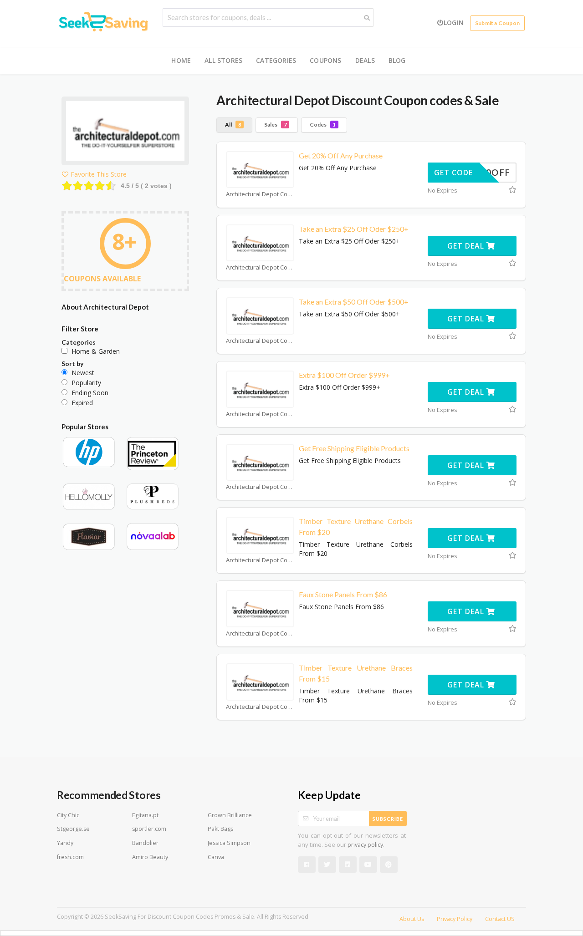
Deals (365, 60)
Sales (275, 124)
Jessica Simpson (229, 843)
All (233, 124)
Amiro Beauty (150, 857)
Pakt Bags (220, 829)
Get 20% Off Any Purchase (341, 155)
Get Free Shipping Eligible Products (354, 448)
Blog (397, 60)
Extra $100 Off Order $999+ (344, 375)
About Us (411, 919)
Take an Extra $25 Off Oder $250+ (354, 228)
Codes (323, 124)
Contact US (500, 919)
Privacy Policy (454, 919)
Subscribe (388, 819)
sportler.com (149, 829)
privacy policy (365, 845)
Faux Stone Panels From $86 (343, 594)
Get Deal (466, 246)
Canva (216, 857)
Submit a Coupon (497, 23)
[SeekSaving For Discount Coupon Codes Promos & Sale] (102, 23)
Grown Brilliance (230, 815)
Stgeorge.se (73, 829)
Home (181, 60)
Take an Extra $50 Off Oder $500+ (354, 301)
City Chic (68, 815)
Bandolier (145, 843)
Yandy (65, 843)
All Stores (223, 60)
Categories (276, 60)
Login (454, 22)
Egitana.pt (145, 815)
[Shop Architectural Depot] (125, 132)
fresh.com (70, 857)
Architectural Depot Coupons (260, 194)
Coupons (325, 60)
